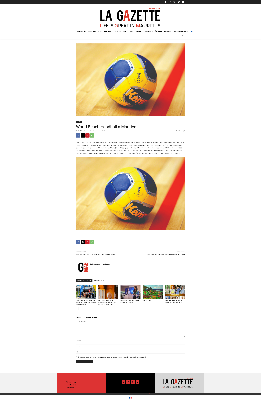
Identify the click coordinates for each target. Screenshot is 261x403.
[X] (174, 2)
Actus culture (146, 300)
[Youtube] (183, 2)
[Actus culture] (153, 292)
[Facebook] (165, 2)
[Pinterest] (87, 135)
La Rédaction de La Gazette (86, 131)
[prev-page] (77, 308)
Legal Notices (71, 385)
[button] (182, 36)
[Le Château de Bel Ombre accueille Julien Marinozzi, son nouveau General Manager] (108, 292)
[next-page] (80, 308)
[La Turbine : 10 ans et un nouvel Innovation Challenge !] (130, 292)
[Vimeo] (179, 2)
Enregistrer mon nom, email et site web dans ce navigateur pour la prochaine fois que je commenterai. (112, 357)
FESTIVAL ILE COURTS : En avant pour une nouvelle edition (95, 254)
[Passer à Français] (130, 397)
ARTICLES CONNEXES (84, 281)
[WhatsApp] (92, 135)
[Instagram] (170, 2)
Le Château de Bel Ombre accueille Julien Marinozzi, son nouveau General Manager (107, 302)
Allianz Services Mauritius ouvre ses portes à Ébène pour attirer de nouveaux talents (86, 302)
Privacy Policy (71, 382)
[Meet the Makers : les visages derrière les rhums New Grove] (175, 292)
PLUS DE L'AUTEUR (100, 281)
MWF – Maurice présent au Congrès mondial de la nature (166, 254)
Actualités (79, 122)
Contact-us (70, 388)
